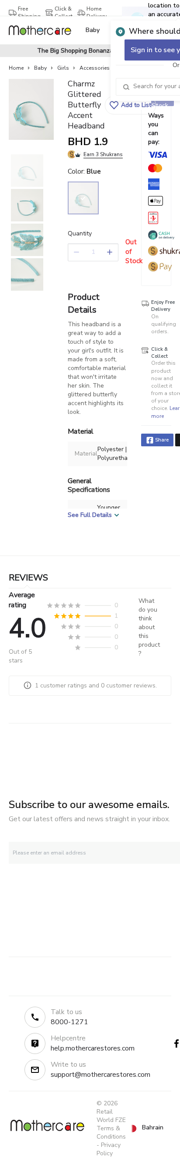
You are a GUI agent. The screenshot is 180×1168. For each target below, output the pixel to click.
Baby (40, 67)
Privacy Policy (109, 1149)
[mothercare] (43, 30)
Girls (63, 67)
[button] (130, 105)
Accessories (95, 67)
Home (16, 67)
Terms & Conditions (111, 1132)
